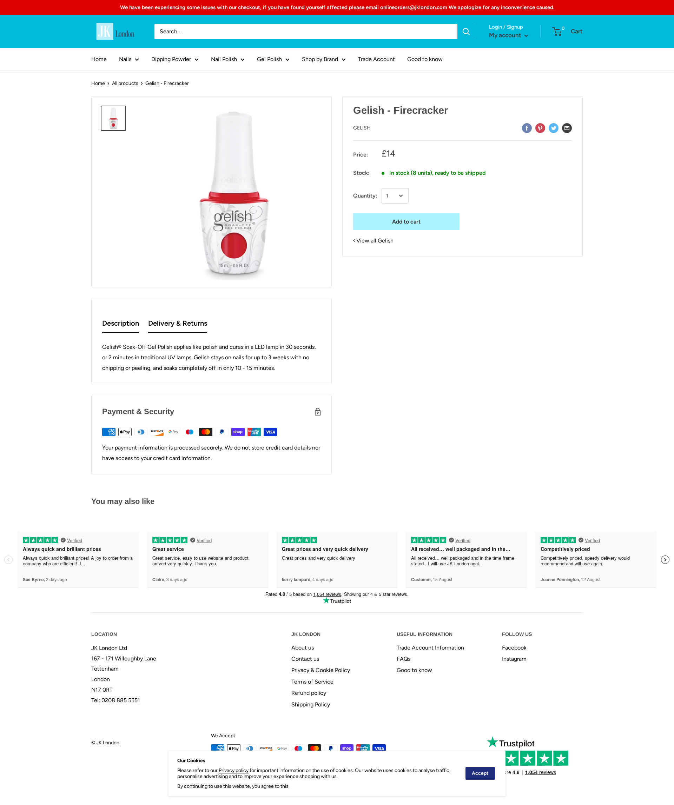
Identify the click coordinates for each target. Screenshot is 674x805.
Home (99, 59)
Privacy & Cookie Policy (320, 670)
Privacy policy (234, 770)
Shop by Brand (320, 59)
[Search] (466, 31)
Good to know (425, 59)
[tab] (120, 325)
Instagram (514, 659)
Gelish (362, 128)
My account (506, 35)
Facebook (514, 647)
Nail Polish (224, 59)
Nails (125, 59)
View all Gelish (375, 240)
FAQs (403, 659)
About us (302, 647)
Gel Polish (269, 59)
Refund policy (308, 693)
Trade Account (376, 59)
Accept (480, 773)
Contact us (305, 659)
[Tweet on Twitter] (554, 127)
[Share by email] (567, 127)
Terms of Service (312, 681)
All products (125, 83)
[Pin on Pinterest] (540, 127)
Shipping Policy (310, 704)
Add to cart (406, 221)
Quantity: (365, 195)
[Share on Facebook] (527, 127)
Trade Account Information (430, 647)
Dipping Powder (171, 59)
